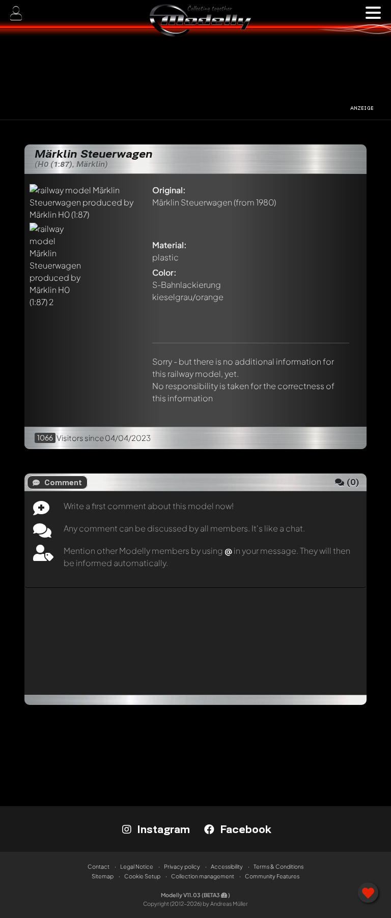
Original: (169, 190)
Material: (169, 245)
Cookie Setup (142, 876)
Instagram (162, 829)
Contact (98, 866)
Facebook (244, 829)
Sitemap (103, 876)
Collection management (202, 876)
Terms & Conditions (278, 866)
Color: (164, 272)
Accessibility (227, 866)
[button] (373, 13)
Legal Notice (136, 866)
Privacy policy (182, 866)
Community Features (272, 876)
